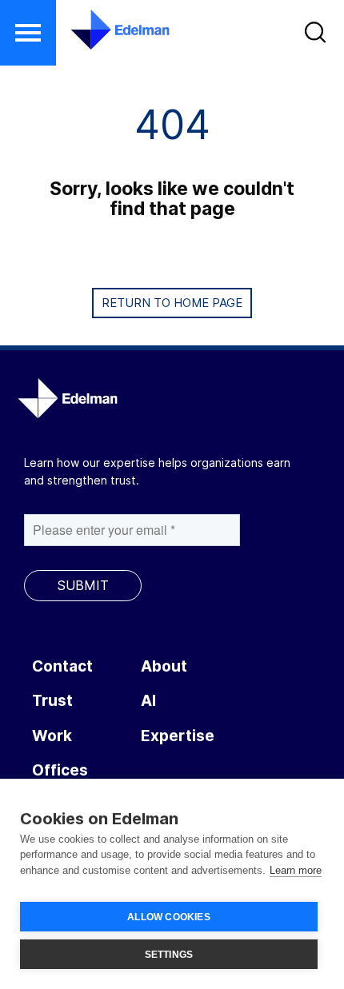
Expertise (177, 736)
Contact (62, 666)
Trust (52, 701)
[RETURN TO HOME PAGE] (172, 321)
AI (148, 701)
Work (52, 736)
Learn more (296, 870)
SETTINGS (169, 954)
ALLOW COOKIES (168, 917)
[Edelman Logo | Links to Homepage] (110, 30)
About (164, 666)
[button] (28, 33)
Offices (60, 770)
